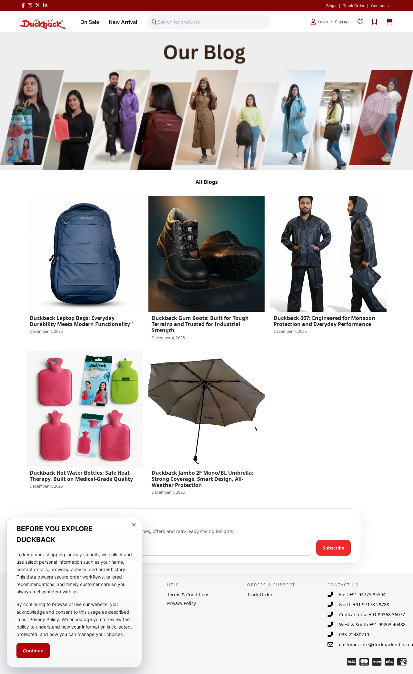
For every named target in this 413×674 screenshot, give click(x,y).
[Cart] (389, 22)
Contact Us (381, 5)
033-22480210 (354, 634)
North (364, 604)
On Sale (89, 22)
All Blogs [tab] (207, 181)
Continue (33, 650)
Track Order (353, 5)
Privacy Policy (181, 603)
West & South (372, 624)
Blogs (331, 5)
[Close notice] (134, 524)
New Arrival (123, 22)
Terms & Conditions (188, 594)
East (362, 594)
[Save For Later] (374, 22)
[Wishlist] (360, 22)
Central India (372, 614)
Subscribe (333, 548)
